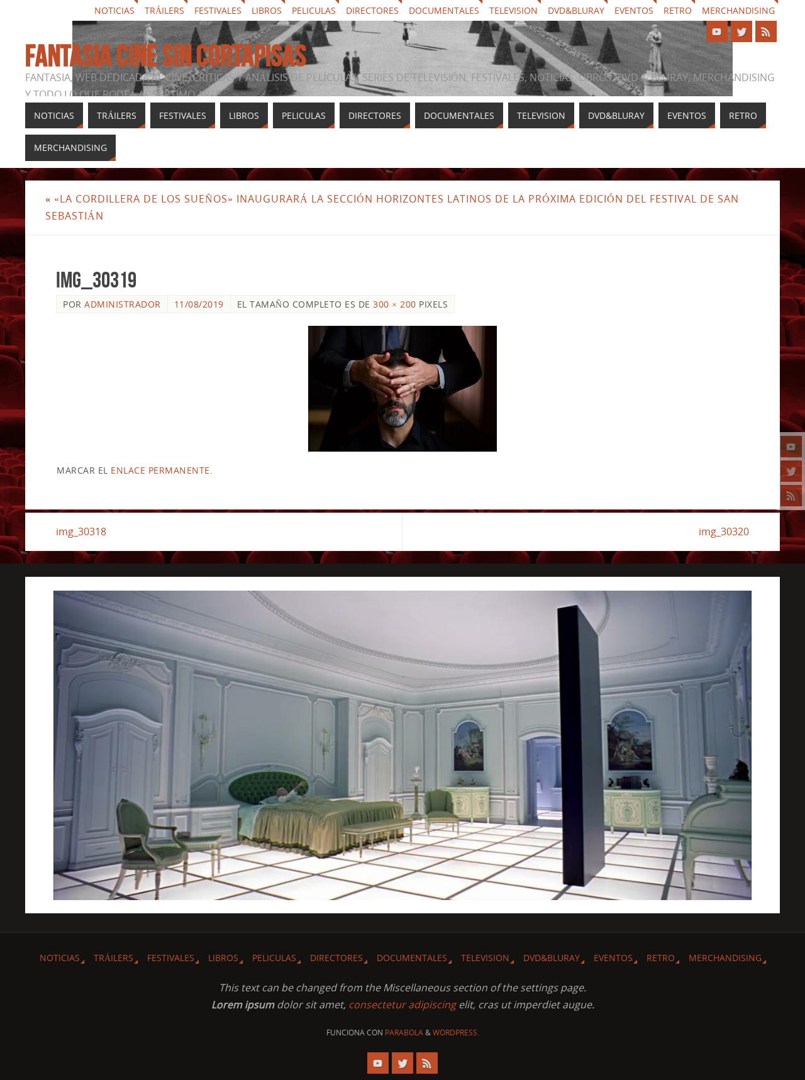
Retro (677, 10)
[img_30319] (402, 389)
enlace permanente (160, 470)
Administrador (122, 304)
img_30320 (724, 531)
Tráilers (164, 10)
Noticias (114, 10)
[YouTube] (791, 446)
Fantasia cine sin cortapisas (165, 56)
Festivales (218, 10)
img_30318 (81, 531)
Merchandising (738, 10)
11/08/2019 (199, 304)
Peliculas (314, 10)
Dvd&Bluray (576, 10)
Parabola (404, 1032)
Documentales (444, 10)
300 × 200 (394, 304)
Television (513, 10)
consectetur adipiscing (402, 1004)
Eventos (633, 10)
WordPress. (456, 1032)
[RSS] (791, 495)
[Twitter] (791, 471)
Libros (267, 10)
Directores (372, 10)
